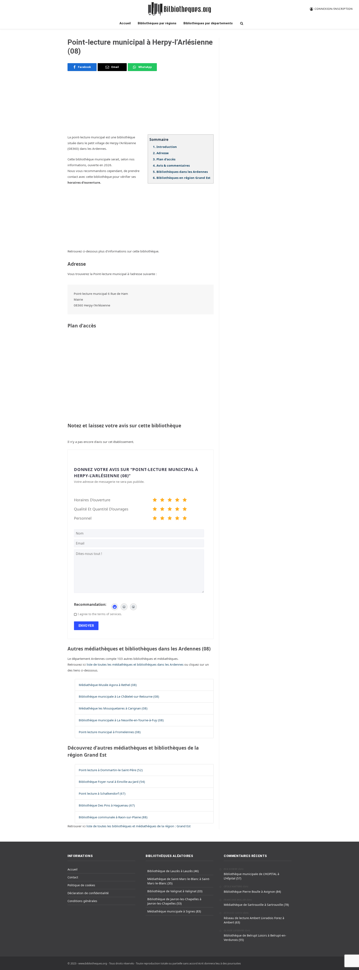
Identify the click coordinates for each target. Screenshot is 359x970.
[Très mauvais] (155, 500)
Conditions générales (82, 901)
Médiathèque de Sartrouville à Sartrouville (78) (256, 905)
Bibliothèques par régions (157, 23)
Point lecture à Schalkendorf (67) (102, 793)
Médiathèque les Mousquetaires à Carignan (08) (113, 708)
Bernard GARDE (233, 913)
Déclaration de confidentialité (88, 893)
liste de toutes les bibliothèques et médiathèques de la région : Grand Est (138, 826)
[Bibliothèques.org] (179, 9)
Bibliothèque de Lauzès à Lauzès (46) (173, 871)
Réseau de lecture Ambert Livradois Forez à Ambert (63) (254, 920)
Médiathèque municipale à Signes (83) (174, 911)
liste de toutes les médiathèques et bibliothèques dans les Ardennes (135, 664)
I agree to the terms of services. (100, 614)
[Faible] (162, 500)
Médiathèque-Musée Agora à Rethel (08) (108, 685)
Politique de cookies (81, 885)
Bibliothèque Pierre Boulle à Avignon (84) (252, 892)
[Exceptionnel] (184, 500)
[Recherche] (241, 23)
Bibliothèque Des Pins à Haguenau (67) (107, 805)
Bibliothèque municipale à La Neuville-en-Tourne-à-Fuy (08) (121, 720)
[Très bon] (177, 500)
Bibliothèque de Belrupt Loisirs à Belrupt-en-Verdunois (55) (255, 937)
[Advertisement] (141, 105)
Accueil (125, 23)
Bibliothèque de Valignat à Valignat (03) (174, 891)
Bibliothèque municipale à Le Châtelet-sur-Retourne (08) (119, 696)
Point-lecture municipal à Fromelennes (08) (110, 732)
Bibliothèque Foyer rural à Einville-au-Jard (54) (112, 781)
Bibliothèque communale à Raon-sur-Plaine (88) (113, 817)
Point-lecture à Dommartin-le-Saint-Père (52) (111, 770)
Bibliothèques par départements (208, 23)
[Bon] (169, 500)
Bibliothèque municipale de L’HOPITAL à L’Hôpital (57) (251, 876)
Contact (73, 877)
